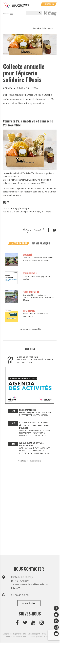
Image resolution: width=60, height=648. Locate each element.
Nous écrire (29, 603)
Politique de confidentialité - (16, 636)
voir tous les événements (29, 461)
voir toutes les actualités (30, 329)
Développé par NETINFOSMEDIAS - (41, 634)
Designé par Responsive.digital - (15, 634)
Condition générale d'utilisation (40, 636)
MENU (8, 14)
